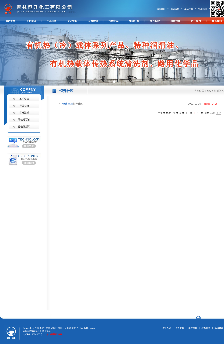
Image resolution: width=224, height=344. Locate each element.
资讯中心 (72, 21)
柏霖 (31, 331)
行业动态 (24, 105)
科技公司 (37, 331)
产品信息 (52, 21)
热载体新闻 (24, 126)
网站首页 (10, 21)
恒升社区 (134, 21)
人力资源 (93, 21)
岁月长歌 (155, 21)
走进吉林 (175, 9)
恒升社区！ (139, 103)
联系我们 (202, 9)
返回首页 (161, 9)
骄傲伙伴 (175, 21)
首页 (208, 90)
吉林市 (26, 331)
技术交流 (113, 21)
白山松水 (196, 21)
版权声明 (188, 9)
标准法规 (24, 112)
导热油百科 (24, 119)
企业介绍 (31, 21)
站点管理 (219, 328)
